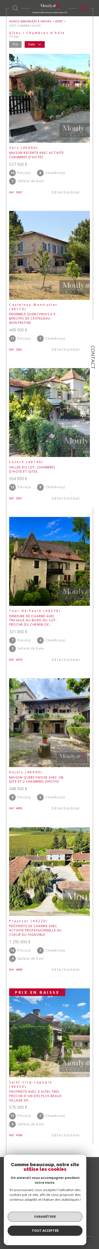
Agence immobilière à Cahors (30, 21)
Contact (93, 357)
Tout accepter (45, 1230)
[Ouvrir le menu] (83, 8)
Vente (59, 21)
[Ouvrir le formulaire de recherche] (15, 8)
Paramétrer (45, 1216)
